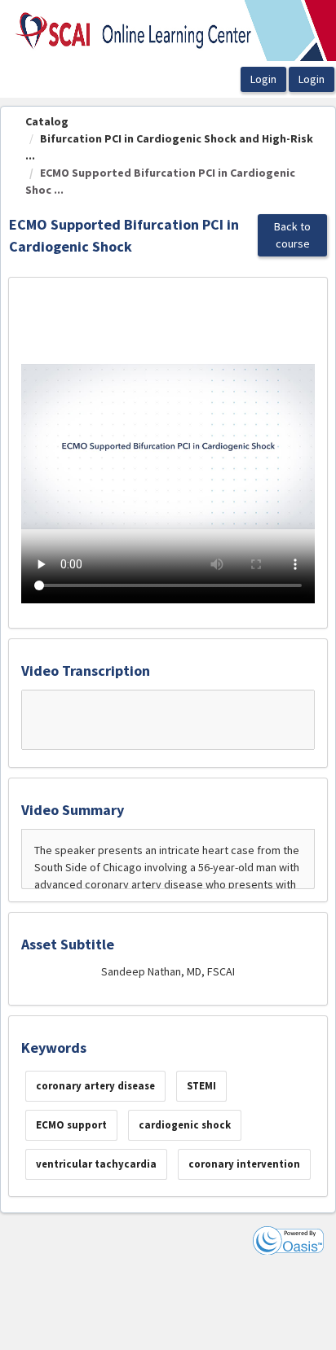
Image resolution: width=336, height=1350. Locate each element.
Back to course (292, 235)
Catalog (47, 121)
